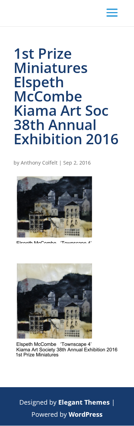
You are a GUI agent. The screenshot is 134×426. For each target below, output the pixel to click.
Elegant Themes (84, 402)
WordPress (86, 414)
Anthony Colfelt (39, 162)
